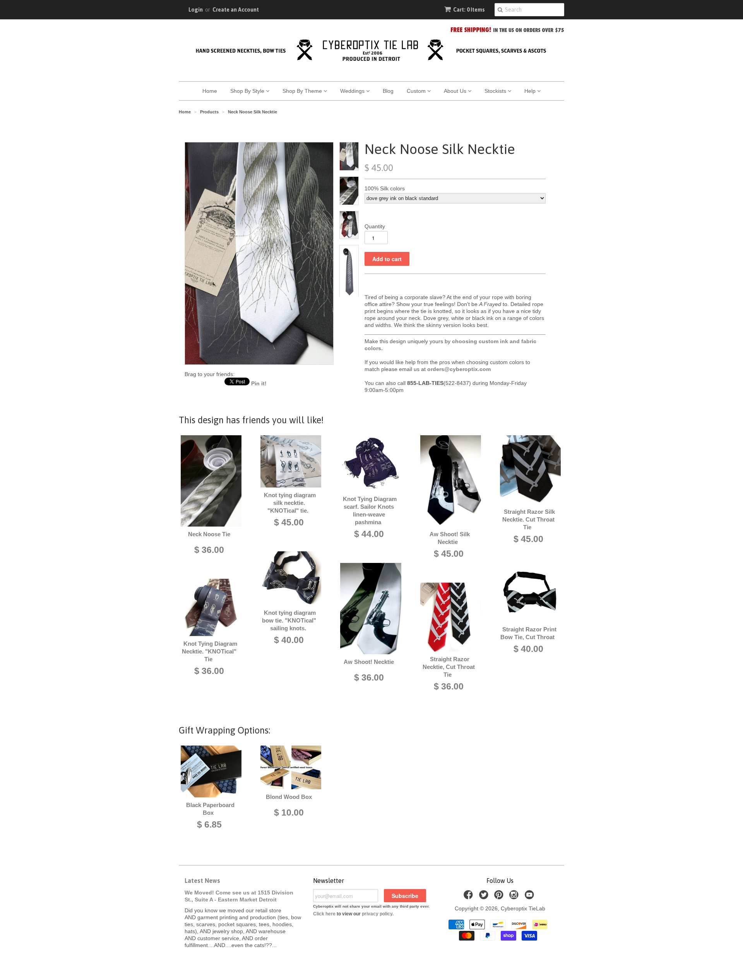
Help (530, 91)
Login (195, 10)
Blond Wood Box (289, 797)
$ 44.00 (369, 534)
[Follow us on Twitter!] (485, 897)
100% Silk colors (385, 188)
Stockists (496, 91)
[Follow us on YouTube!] (530, 897)
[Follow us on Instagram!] (515, 897)
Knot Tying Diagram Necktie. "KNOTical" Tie (209, 651)
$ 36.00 (209, 550)
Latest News (202, 880)
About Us (456, 91)
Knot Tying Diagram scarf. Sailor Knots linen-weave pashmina (370, 510)
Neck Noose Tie (209, 534)
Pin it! (259, 383)
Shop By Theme (303, 91)
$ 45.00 (289, 522)
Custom (417, 91)
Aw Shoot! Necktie (369, 661)
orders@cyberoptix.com (459, 369)
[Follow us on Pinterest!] (500, 897)
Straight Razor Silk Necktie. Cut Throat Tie (528, 519)
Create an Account (235, 10)
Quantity (375, 226)
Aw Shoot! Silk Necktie (450, 538)
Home (209, 91)
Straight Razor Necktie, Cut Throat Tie (449, 667)
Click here (324, 914)
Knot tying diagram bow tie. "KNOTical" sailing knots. (289, 620)
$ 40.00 (289, 640)
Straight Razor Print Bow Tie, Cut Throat (528, 633)
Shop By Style (248, 91)
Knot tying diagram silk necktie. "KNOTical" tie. (290, 503)
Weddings (353, 91)
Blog (388, 91)
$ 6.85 (209, 824)
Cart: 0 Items (469, 10)
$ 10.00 (289, 812)
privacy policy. (378, 914)
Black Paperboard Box (210, 809)
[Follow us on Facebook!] (469, 897)
